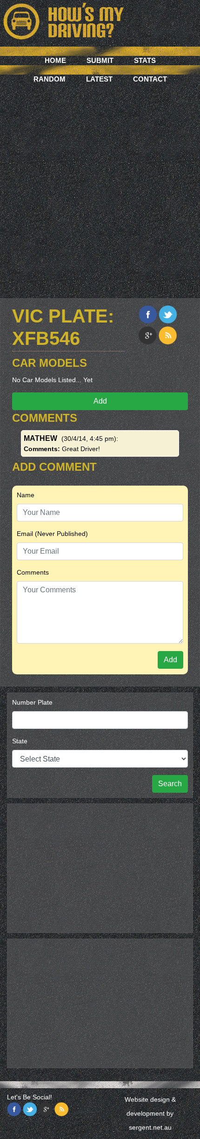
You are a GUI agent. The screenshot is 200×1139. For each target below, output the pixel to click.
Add (100, 401)
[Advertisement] (100, 189)
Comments (33, 572)
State (19, 741)
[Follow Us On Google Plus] (46, 1109)
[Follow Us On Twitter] (30, 1109)
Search (170, 784)
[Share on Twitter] (168, 314)
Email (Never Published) (52, 533)
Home (55, 60)
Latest (99, 79)
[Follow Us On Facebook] (14, 1109)
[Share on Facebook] (148, 314)
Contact (150, 79)
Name (25, 495)
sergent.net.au (150, 1127)
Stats (145, 60)
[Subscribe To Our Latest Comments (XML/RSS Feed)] (168, 335)
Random (49, 79)
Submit (100, 60)
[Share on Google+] (148, 335)
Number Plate (32, 702)
